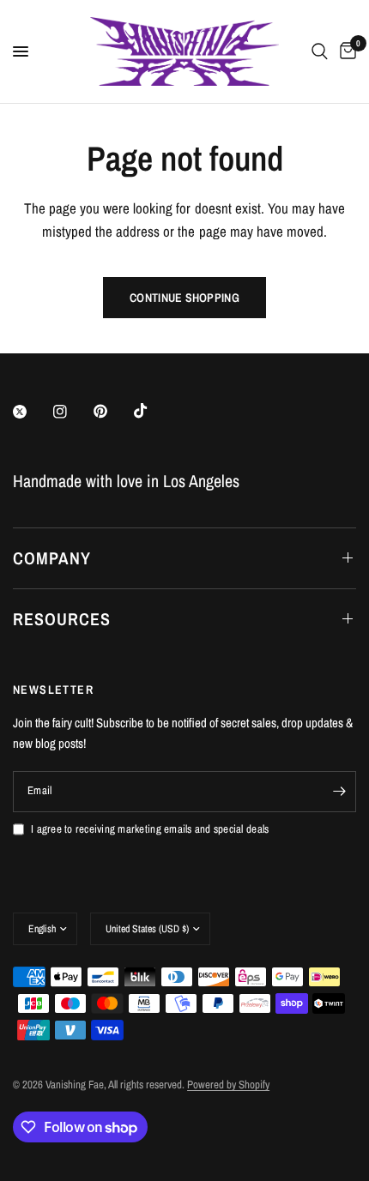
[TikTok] (153, 411)
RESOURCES (62, 618)
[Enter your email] (339, 791)
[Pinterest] (112, 411)
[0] (345, 51)
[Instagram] (72, 412)
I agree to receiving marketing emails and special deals (150, 829)
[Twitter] (32, 412)
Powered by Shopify (228, 1084)
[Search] (319, 51)
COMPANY (52, 557)
